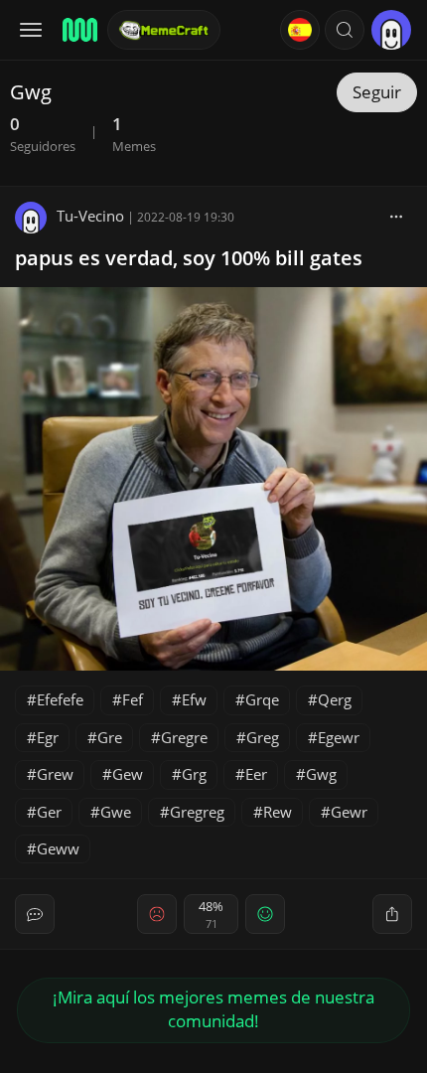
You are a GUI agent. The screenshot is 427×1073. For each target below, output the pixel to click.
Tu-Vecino (90, 216)
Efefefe (60, 699)
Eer (256, 774)
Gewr (349, 812)
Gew (127, 774)
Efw (194, 699)
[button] (344, 30)
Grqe (262, 699)
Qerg (335, 699)
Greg (262, 737)
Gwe (115, 812)
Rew (277, 812)
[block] (396, 215)
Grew (55, 774)
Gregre (184, 737)
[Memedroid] (78, 30)
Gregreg (197, 812)
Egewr (338, 737)
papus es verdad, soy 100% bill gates (188, 257)
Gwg (321, 774)
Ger (49, 812)
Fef (132, 699)
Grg (194, 774)
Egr (48, 737)
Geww (58, 848)
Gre (109, 737)
